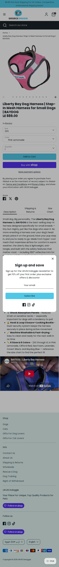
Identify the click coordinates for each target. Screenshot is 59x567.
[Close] (53, 259)
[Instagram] (28, 304)
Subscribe (29, 295)
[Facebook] (24, 304)
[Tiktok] (33, 304)
